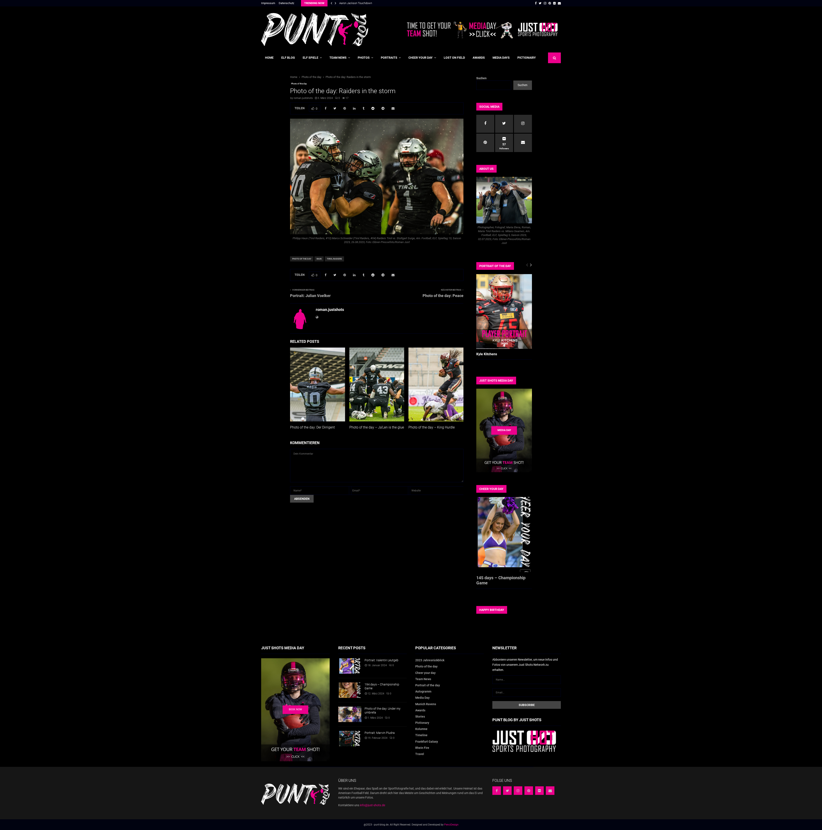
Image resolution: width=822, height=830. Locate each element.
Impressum (268, 3)
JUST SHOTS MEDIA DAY (496, 380)
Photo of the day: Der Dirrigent (312, 427)
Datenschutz (286, 3)
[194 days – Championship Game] (349, 690)
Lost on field (454, 57)
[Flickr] (539, 790)
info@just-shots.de (372, 805)
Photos (364, 57)
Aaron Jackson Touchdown (355, 3)
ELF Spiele (310, 57)
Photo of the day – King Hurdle (431, 427)
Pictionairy (526, 57)
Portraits (389, 57)
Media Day (422, 697)
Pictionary (422, 722)
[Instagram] (518, 790)
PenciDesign (451, 824)
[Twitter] (507, 790)
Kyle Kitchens (486, 354)
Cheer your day (420, 57)
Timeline (421, 735)
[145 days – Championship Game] (504, 534)
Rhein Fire (422, 747)
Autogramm (423, 691)
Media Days (501, 57)
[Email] (550, 790)
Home (269, 57)
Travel (419, 754)
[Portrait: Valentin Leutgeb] (349, 666)
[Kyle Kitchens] (504, 311)
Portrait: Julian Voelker (310, 295)
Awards (479, 57)
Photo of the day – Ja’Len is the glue (376, 427)
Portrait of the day (427, 685)
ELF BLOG (288, 57)
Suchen (481, 78)
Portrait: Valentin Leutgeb (381, 660)
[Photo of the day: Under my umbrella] (349, 714)
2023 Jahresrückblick (429, 660)
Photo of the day (299, 83)
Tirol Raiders (334, 259)
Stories (420, 716)
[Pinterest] (528, 790)
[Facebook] (496, 790)
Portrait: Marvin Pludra (380, 732)
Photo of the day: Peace (443, 295)
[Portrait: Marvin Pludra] (349, 738)
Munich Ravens (425, 704)
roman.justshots (303, 98)
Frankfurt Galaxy (426, 741)
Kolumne (421, 729)
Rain (319, 259)
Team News (338, 57)
